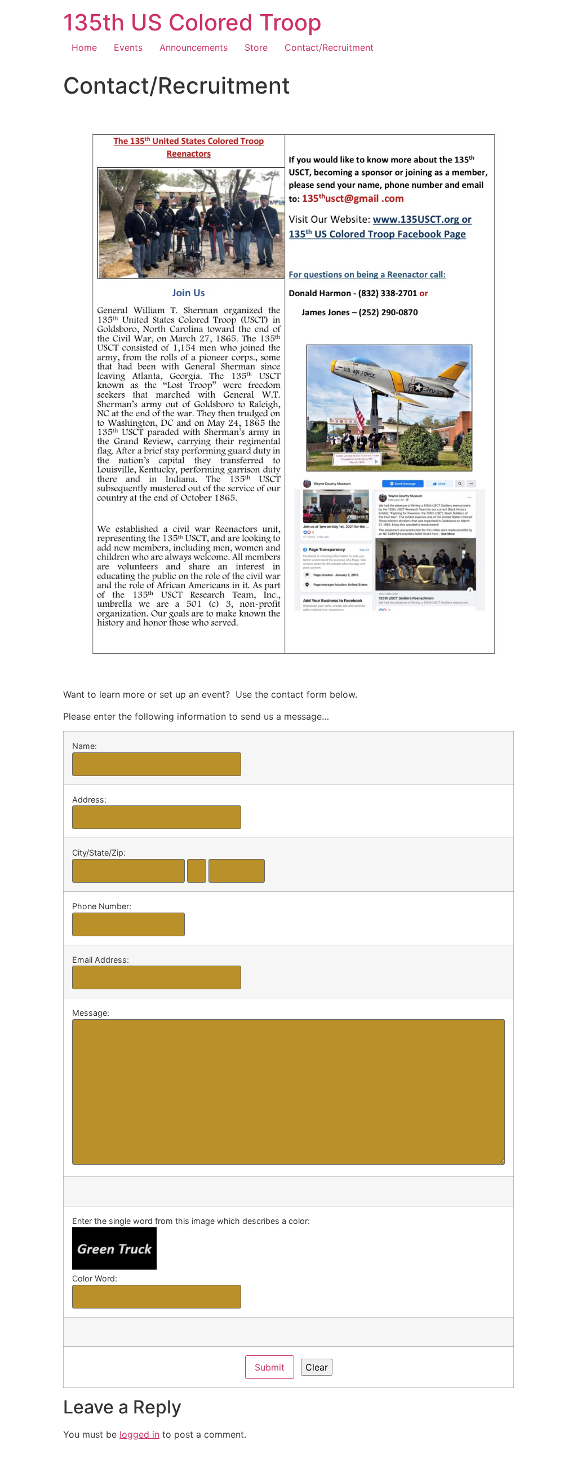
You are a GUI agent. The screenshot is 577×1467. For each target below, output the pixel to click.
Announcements (193, 47)
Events (128, 47)
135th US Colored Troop (192, 22)
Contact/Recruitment (329, 47)
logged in (139, 1434)
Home (84, 47)
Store (256, 47)
